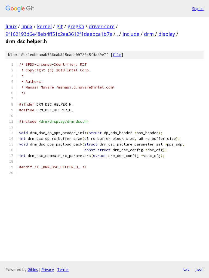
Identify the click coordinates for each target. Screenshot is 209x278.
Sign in (198, 8)
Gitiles (32, 269)
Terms (63, 269)
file (117, 54)
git (59, 26)
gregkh (75, 26)
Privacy (47, 269)
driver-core (102, 26)
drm (149, 34)
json (199, 269)
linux (11, 26)
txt (186, 269)
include (130, 34)
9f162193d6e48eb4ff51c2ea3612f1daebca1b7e (58, 34)
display (166, 34)
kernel (44, 26)
